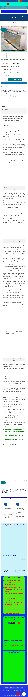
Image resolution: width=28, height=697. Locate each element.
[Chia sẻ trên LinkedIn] (14, 96)
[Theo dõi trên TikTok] (11, 623)
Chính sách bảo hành (7, 690)
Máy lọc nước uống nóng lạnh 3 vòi (23, 490)
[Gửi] (25, 7)
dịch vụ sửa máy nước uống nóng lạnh (10, 88)
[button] (8, 4)
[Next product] (13, 18)
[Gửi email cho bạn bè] (9, 96)
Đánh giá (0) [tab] (5, 109)
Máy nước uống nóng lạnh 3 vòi (4, 490)
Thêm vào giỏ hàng (15, 79)
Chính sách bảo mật (9, 693)
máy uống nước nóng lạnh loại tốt (9, 93)
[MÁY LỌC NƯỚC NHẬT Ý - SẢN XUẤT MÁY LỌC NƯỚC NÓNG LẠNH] (3, 4)
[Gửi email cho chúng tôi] (14, 623)
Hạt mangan (5, 570)
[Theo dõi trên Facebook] (16, 1)
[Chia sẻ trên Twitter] (7, 96)
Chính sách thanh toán (19, 690)
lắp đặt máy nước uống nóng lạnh (15, 90)
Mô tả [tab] (3, 106)
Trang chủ (6, 16)
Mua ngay (14, 83)
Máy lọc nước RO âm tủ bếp (20, 571)
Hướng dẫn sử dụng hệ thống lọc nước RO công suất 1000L (8, 510)
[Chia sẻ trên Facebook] (5, 96)
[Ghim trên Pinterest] (12, 96)
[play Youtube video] (14, 465)
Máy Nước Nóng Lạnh (18, 16)
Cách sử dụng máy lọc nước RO (20, 509)
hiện (10, 125)
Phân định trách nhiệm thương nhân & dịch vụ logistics (13, 692)
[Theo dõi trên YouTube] (21, 1)
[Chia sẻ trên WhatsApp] (2, 96)
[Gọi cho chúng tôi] (19, 1)
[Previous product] (15, 18)
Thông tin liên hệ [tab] (6, 112)
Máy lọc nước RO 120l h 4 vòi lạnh (14, 490)
